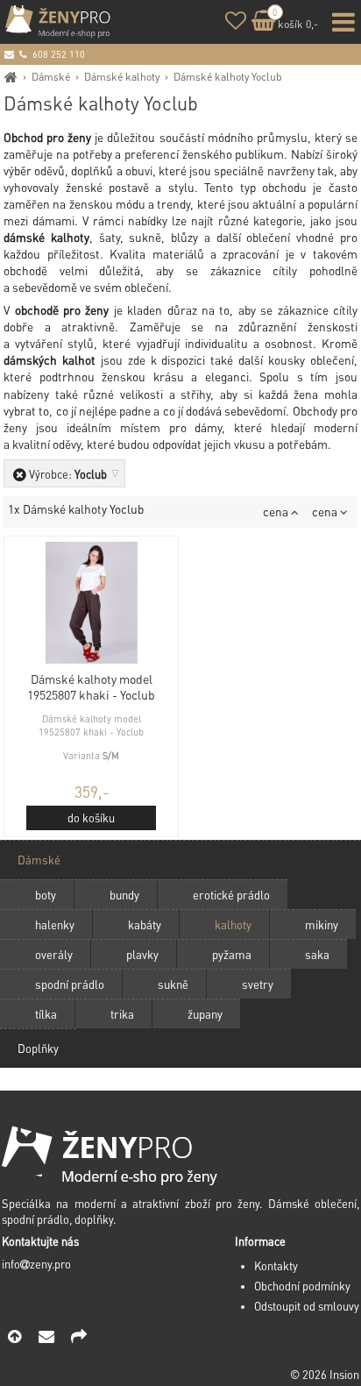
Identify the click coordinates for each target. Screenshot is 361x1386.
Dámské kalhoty (121, 76)
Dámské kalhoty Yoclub (227, 76)
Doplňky (38, 1048)
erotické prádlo (231, 894)
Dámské (51, 76)
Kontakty (276, 1266)
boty (45, 894)
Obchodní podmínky (302, 1286)
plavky (142, 954)
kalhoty (233, 924)
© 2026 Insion (324, 1375)
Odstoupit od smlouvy (306, 1306)
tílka (46, 1013)
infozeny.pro (36, 1264)
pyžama (231, 954)
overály (54, 954)
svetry (257, 984)
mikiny (321, 924)
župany (205, 1013)
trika (122, 1013)
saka (317, 954)
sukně (173, 984)
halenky (54, 924)
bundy (124, 894)
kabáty (144, 924)
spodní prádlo (69, 984)
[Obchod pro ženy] (11, 76)
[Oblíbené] (235, 23)
